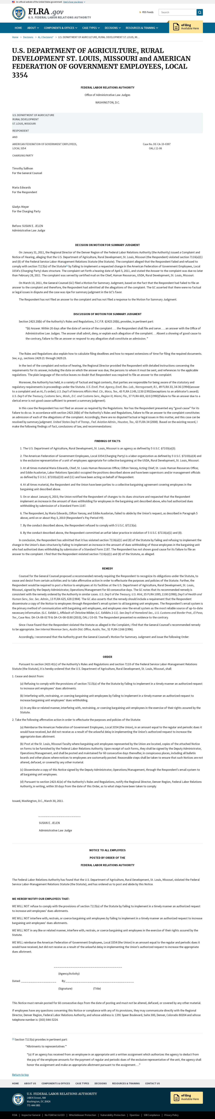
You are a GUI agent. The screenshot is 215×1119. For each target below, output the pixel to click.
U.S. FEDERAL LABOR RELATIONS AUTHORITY (62, 1094)
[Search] (200, 12)
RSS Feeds (148, 12)
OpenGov (134, 1115)
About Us (30, 1083)
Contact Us (152, 1083)
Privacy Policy (171, 1115)
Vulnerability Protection (112, 1115)
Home (18, 28)
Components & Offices (55, 1083)
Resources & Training (126, 1083)
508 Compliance (152, 1115)
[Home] (19, 13)
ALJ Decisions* (45, 37)
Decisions (28, 37)
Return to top (20, 1075)
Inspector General (31, 1115)
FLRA (45, 11)
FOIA (14, 1115)
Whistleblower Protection (82, 1115)
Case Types (82, 1083)
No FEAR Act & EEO (55, 1115)
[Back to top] (207, 1111)
